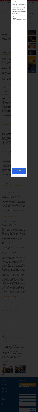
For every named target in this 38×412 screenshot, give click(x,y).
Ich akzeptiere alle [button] (19, 170)
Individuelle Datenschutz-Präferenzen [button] (19, 173)
